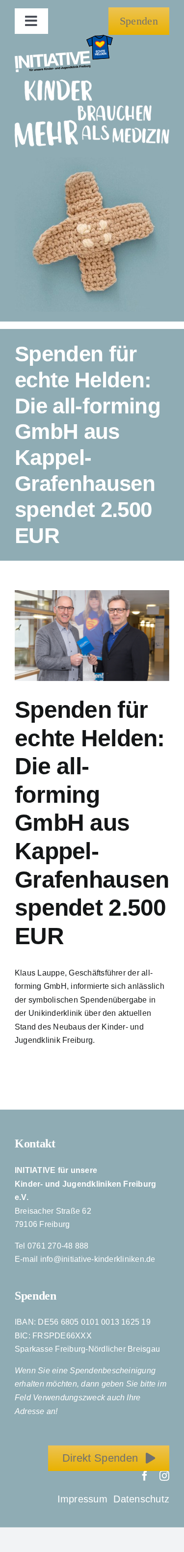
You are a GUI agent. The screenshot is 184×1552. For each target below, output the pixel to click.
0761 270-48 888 (58, 1246)
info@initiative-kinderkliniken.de (98, 1259)
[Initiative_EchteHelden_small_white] (64, 38)
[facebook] (145, 1476)
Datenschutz (141, 1499)
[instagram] (164, 1476)
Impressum (83, 1499)
